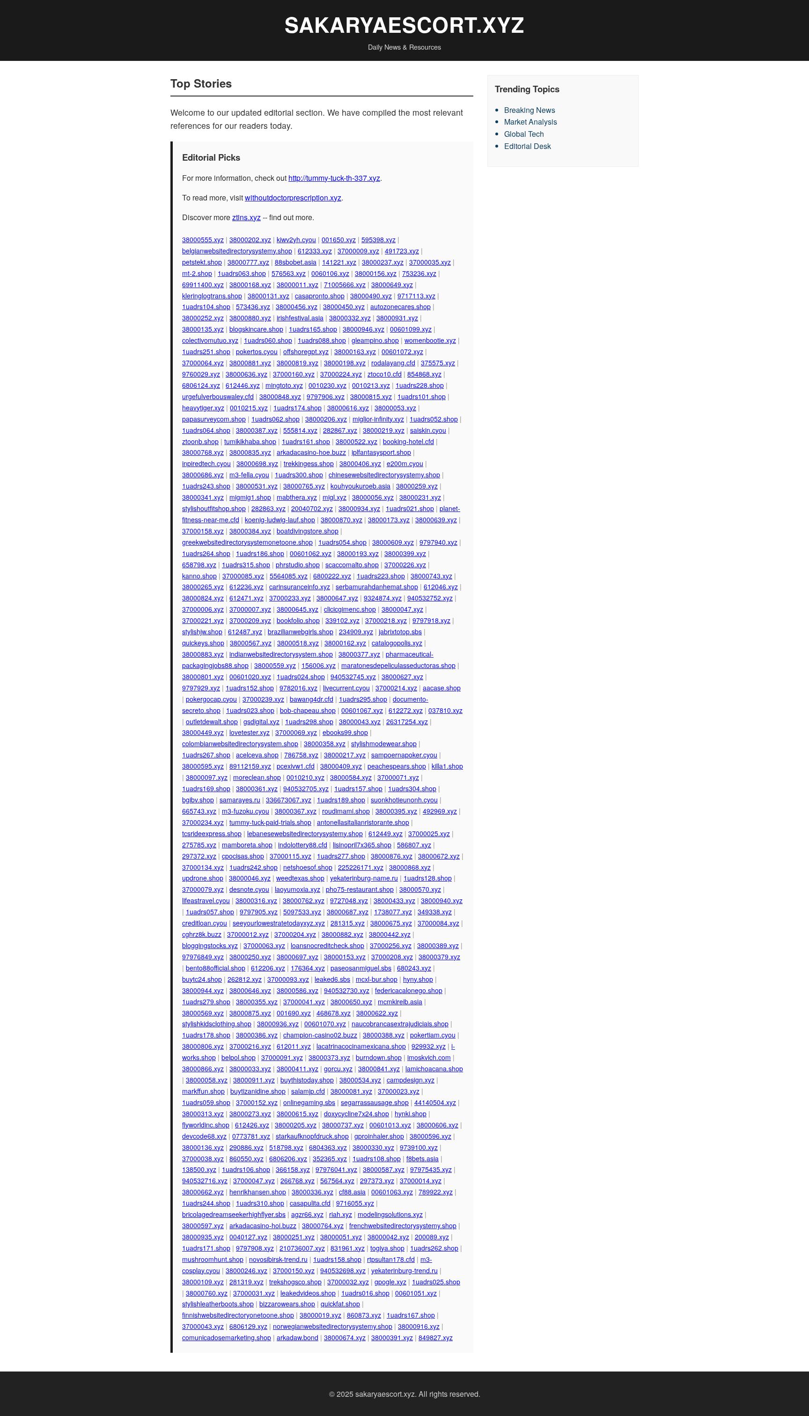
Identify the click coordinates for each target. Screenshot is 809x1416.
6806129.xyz (248, 1326)
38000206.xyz (326, 418)
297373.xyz (377, 1180)
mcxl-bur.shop (376, 979)
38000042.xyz (388, 1236)
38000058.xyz (207, 1079)
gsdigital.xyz (261, 721)
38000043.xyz (360, 721)
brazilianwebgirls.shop (300, 631)
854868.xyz (424, 373)
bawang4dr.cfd (311, 699)
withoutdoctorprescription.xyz (293, 197)
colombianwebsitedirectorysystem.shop (240, 743)
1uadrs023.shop (250, 710)
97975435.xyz (431, 1169)
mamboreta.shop (247, 844)
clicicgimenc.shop (350, 609)
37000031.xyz (254, 1292)
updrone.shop (202, 877)
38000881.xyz (250, 362)
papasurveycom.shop (214, 418)
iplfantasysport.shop (381, 452)
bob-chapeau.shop (308, 710)
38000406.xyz (360, 463)
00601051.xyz (416, 1292)
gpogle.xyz (390, 1281)
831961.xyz (348, 1248)
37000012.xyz (248, 934)
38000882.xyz (342, 934)
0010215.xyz (249, 407)
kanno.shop (199, 575)
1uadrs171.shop (206, 1248)
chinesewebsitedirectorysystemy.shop (384, 474)
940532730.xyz (346, 990)
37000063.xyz (264, 945)
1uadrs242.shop (253, 867)
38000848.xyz (280, 396)
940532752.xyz (430, 597)
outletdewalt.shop (212, 721)
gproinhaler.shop (379, 1136)
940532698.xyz (343, 1270)
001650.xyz (339, 239)
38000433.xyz (394, 900)
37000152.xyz (257, 1102)
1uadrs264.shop (206, 553)
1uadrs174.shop (297, 407)
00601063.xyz (392, 1191)
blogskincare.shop (256, 329)
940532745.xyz (353, 676)
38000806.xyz (203, 1046)
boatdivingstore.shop (307, 530)
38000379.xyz (439, 956)
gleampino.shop (375, 340)
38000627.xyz (402, 676)
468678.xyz (333, 1012)
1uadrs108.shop (377, 1158)
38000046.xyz (250, 877)
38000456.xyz (296, 306)
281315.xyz (348, 922)
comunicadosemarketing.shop (226, 1337)
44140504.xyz (435, 1102)
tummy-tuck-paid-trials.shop (270, 822)
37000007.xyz (250, 609)
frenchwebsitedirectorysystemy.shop (402, 1225)
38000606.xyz (437, 1124)
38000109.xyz (203, 1281)
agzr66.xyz (307, 1214)
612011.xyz (294, 1046)
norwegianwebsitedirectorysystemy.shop (332, 1326)
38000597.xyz (203, 1225)
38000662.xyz (203, 1191)
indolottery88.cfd (302, 844)
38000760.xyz (207, 1292)
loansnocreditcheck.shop (327, 945)
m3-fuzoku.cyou (245, 810)
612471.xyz (246, 597)
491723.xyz (402, 250)
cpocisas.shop (243, 855)
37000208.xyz (392, 956)
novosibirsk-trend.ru (278, 1259)
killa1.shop (447, 766)
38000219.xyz (383, 430)
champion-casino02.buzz (320, 1034)
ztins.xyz (246, 217)
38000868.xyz (410, 867)
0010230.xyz (327, 385)
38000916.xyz (419, 1326)
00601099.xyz (411, 329)
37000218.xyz (386, 620)
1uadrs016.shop (365, 1292)
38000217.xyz (345, 754)
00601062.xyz (310, 553)
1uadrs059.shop (206, 1102)
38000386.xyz (257, 1034)
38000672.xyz (439, 855)
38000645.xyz (297, 609)
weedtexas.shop (300, 877)
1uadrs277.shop (341, 855)
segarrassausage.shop (375, 1102)
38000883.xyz (203, 654)
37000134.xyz (203, 867)
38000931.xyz (397, 317)
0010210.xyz (305, 777)
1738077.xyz (393, 911)
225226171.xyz (360, 867)
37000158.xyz (203, 530)
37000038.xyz (203, 1158)
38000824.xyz (203, 597)
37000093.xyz (288, 979)
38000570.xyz (420, 889)
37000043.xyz (203, 1326)
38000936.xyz (278, 1023)
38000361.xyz (257, 788)
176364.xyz (308, 967)
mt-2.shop (197, 273)
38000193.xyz (358, 553)
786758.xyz (301, 754)
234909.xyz (356, 631)
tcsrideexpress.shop (212, 833)
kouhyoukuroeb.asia (360, 485)
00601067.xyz (362, 710)
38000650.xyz (351, 1001)
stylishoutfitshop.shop (214, 508)
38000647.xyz (337, 597)
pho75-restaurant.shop (360, 889)
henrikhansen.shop (257, 1191)
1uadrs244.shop (206, 1203)
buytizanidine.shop (258, 1091)
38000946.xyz (363, 329)
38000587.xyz (383, 1169)
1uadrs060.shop (268, 340)
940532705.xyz (306, 788)
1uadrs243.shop (206, 485)
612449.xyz (385, 833)
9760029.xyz (201, 373)
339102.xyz (342, 620)
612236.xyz (246, 586)
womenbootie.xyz (430, 340)
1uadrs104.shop (206, 306)
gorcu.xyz (338, 1068)
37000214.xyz (396, 687)
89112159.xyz (250, 766)
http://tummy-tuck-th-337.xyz (334, 177)
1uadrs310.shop (260, 1203)
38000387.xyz (257, 430)
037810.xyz (445, 710)
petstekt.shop (202, 262)
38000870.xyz (341, 519)
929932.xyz (429, 1046)
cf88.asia (352, 1191)
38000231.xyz (420, 497)
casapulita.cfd (310, 1203)
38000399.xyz (405, 553)
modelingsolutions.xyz (390, 1214)
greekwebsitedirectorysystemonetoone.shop (247, 542)
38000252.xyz (203, 317)
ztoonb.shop (200, 441)
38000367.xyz (295, 810)
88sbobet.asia (295, 262)
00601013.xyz (390, 1124)
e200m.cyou (405, 463)
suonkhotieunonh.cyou (404, 799)
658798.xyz (199, 564)
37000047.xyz (254, 1180)
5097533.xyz (302, 911)
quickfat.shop (340, 1303)
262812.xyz (245, 979)
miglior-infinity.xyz (378, 418)
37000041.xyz (304, 1001)
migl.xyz (334, 497)
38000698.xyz (257, 463)
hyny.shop (418, 979)
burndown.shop (379, 1057)
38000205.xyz (295, 1124)
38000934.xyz (359, 508)
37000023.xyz (398, 1091)
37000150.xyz (294, 1270)
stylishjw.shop (202, 631)
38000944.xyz (203, 990)
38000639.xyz (436, 519)
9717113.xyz (416, 295)
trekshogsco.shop (295, 1281)
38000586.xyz (297, 990)
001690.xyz (294, 1012)
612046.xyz (441, 586)
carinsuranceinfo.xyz (299, 586)
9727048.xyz (349, 900)
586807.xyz (414, 844)
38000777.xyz (248, 262)
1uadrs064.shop (206, 430)
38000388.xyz (383, 1034)
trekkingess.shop (309, 463)
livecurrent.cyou (346, 687)
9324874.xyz (383, 597)
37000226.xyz (405, 564)
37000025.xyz (429, 833)
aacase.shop (442, 687)
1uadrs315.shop (246, 564)
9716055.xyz (355, 1203)
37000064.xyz (203, 362)
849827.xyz (436, 1337)
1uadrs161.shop (306, 441)
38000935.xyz (203, 1236)
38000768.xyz (203, 452)
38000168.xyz (250, 284)
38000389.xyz (438, 945)
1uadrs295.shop (363, 699)
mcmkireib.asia (400, 1001)
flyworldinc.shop (205, 1124)
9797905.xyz (259, 911)
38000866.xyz (203, 1068)
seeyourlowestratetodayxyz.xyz (279, 922)
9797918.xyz (431, 620)
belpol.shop (238, 1057)
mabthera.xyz (297, 497)
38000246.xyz (246, 1270)
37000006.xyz (203, 609)
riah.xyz (340, 1214)
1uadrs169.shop (206, 788)
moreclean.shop (257, 777)
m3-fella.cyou (249, 474)
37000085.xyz (243, 575)
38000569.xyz (203, 1012)
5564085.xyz (289, 575)
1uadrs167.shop (411, 1315)
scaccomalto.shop (352, 564)
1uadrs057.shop (210, 911)
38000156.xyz (376, 273)
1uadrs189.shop (341, 799)
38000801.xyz (203, 676)
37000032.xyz (348, 1281)
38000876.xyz (391, 855)
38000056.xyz (373, 497)
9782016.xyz (298, 687)
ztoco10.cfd (385, 373)
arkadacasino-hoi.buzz (262, 1225)
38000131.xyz (268, 295)
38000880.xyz (250, 317)
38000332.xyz (350, 317)
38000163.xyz (355, 351)
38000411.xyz (297, 1068)
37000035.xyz (430, 262)
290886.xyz (246, 1147)
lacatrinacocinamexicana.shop (361, 1046)
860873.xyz (364, 1315)
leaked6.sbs (332, 979)
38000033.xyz (250, 1068)
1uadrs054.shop (342, 542)
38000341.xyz (203, 497)
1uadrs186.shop (260, 553)
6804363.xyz (328, 1147)
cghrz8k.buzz (201, 934)
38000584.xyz (351, 777)
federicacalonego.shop (408, 990)
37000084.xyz (438, 922)
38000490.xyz (371, 295)
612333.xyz (315, 250)
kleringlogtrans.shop (212, 295)
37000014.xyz (420, 1180)
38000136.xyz (203, 1147)
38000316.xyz (256, 900)
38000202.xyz (250, 239)
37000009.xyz (358, 250)
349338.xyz (435, 911)
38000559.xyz (275, 665)
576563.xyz (289, 273)
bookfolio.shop (298, 620)
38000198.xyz (345, 362)
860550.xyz (246, 1158)
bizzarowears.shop (287, 1303)
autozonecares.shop (400, 306)
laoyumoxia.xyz (297, 889)
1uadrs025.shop (436, 1281)
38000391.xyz (392, 1337)
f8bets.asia (422, 1158)
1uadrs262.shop (434, 1248)
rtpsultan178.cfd (391, 1259)
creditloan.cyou (204, 922)
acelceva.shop (257, 754)
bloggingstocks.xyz (210, 945)
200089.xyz (432, 1236)
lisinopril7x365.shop (362, 844)
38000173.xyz (389, 519)
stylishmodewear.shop (384, 743)
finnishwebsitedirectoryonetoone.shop (238, 1315)
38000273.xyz (250, 1113)
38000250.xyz (250, 956)
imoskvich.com (429, 1057)
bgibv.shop (198, 799)
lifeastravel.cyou (206, 900)
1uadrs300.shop (299, 474)
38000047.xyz (402, 609)
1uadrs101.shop (421, 396)
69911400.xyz (203, 284)
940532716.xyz (205, 1180)
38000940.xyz (442, 900)
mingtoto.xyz (284, 385)
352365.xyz (330, 1158)
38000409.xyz (341, 766)
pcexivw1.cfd (296, 766)
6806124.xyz (201, 385)
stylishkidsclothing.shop (216, 1023)
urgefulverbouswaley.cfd (218, 396)
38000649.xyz (392, 284)
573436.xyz (253, 306)
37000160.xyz (294, 373)
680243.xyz (414, 967)
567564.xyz (337, 1180)
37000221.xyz (203, 620)
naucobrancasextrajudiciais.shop (400, 1023)
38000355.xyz (257, 1001)
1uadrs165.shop (313, 329)
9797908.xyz (255, 1248)
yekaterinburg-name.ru (364, 877)
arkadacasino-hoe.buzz (311, 452)
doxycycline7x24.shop (356, 1113)
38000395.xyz (396, 810)
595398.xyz (378, 239)
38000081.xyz (351, 1091)
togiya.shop (387, 1248)
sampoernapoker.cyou (404, 754)
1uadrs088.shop (322, 340)
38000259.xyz (417, 485)
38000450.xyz (344, 306)
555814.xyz (300, 430)
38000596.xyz (430, 1136)
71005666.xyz (345, 284)
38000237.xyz (383, 262)
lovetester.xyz (249, 732)
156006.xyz (319, 665)
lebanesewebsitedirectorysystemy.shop (305, 833)
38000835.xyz (250, 452)
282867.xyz (340, 430)
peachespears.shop (397, 766)
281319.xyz (246, 1281)
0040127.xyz (248, 1236)
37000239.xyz (263, 699)
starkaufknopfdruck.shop (312, 1136)
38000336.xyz (312, 1191)
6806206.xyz (288, 1158)
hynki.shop (411, 1113)
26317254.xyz (407, 721)
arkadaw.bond (297, 1337)
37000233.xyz (290, 597)
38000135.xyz (203, 329)
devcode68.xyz (204, 1136)
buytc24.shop (202, 979)
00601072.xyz (402, 351)
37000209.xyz (250, 620)
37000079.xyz (203, 889)
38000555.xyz (203, 239)
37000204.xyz (295, 934)
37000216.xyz (250, 1046)
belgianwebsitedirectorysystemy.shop (237, 250)
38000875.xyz (250, 1012)
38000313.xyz (203, 1113)
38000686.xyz (203, 474)
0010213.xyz (371, 385)
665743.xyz (199, 810)
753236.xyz (419, 273)
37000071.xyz (398, 777)
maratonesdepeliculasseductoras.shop (398, 665)
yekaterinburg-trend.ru (404, 1270)
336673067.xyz (288, 799)
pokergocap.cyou (211, 699)
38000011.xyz (297, 284)
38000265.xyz (203, 586)
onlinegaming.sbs (309, 1102)
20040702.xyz (312, 508)
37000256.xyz (391, 945)
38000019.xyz (320, 1315)
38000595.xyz (203, 766)
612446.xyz (243, 385)
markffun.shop (203, 1091)
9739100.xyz (419, 1147)
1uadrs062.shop (275, 418)
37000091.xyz (282, 1057)
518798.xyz (286, 1147)
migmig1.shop (250, 497)
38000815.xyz (371, 396)
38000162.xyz (345, 642)
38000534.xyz (360, 1079)
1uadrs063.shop (242, 273)
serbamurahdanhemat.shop (377, 586)
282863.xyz (268, 508)
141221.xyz (339, 262)
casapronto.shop (320, 295)
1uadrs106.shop (246, 1169)
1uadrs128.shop (428, 877)
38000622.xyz (377, 1012)
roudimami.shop (346, 810)
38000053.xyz (395, 407)
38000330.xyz (373, 1147)
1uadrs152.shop (250, 687)
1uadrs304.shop (412, 788)
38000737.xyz (343, 1124)
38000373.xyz (329, 1057)
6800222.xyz (332, 575)
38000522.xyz (356, 441)
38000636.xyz (246, 373)
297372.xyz (199, 855)
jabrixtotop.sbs (400, 631)
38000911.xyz (254, 1079)
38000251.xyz (294, 1236)
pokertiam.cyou (433, 1034)
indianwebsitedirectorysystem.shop (281, 654)
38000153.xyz (345, 956)
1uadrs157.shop (358, 788)
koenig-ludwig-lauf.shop (280, 519)
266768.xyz (297, 1180)
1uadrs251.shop (206, 351)
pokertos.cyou (257, 351)
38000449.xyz (203, 732)
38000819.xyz (297, 362)
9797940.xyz (438, 542)
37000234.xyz (203, 822)
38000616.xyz (348, 407)
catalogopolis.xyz (397, 642)
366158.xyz (293, 1169)
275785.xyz (199, 844)
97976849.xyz (203, 956)
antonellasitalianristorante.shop (363, 822)
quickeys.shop (203, 642)
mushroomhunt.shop (212, 1259)
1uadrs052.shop (434, 418)
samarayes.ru (240, 799)
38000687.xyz (347, 911)
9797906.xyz (326, 396)
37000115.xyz (290, 855)
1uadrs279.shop (206, 1001)
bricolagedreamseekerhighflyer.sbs (234, 1214)
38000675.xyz (391, 922)
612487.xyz (245, 631)
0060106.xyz (330, 273)
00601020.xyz (250, 676)
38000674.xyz (345, 1337)
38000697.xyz (297, 956)
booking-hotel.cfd (408, 441)
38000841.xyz (379, 1068)
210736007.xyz (302, 1248)
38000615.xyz (297, 1113)
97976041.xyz (336, 1169)
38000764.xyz (323, 1225)
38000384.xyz (250, 530)
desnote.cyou (249, 889)
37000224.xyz (341, 373)
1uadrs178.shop (206, 1034)
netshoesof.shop (307, 867)
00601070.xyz (325, 1023)
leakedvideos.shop (308, 1292)
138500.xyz (199, 1169)
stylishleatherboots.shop (218, 1303)
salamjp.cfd (308, 1091)
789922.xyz (436, 1191)
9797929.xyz (201, 687)
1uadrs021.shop (410, 508)
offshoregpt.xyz (306, 351)
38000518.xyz (298, 642)
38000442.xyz (390, 934)
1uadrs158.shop (337, 1259)
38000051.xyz (341, 1236)
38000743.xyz (431, 575)
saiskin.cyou (428, 430)
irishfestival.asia (300, 317)
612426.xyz (252, 1124)
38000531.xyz (257, 485)
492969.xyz (440, 810)
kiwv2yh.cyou (296, 239)
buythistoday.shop (307, 1079)
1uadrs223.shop (381, 575)
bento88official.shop (215, 967)
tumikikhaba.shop (250, 441)
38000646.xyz (250, 990)
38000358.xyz (325, 743)
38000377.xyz (359, 654)
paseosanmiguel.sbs (361, 967)
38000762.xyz (303, 900)
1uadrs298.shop (309, 721)
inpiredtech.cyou (206, 463)
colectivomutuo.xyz (210, 340)
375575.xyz (438, 362)
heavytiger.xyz (203, 407)
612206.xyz (268, 967)
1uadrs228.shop (420, 385)
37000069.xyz (296, 732)
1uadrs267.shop (206, 754)
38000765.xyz (304, 485)
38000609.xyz (393, 542)
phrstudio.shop (298, 564)
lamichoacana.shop (434, 1068)
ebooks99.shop (345, 732)
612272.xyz (406, 710)
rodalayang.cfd (393, 362)
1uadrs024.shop (301, 676)
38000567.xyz (251, 642)
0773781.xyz (251, 1136)
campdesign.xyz (410, 1079)
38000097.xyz (207, 777)
